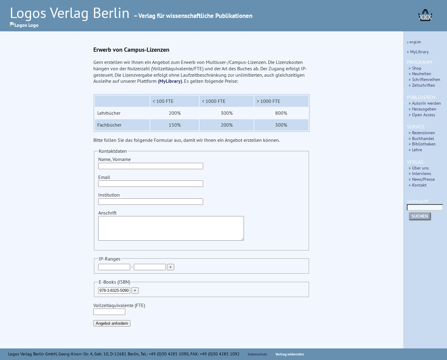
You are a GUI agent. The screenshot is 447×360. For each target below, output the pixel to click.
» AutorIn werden (425, 103)
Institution (109, 195)
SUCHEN (419, 216)
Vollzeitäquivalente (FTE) (119, 305)
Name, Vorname (114, 159)
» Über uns (419, 168)
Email (104, 177)
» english (414, 42)
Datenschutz (257, 354)
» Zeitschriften (422, 85)
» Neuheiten (420, 73)
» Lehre (415, 149)
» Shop (415, 68)
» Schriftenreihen (424, 79)
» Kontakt (418, 185)
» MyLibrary (418, 51)
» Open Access (422, 114)
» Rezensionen (422, 132)
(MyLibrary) (170, 81)
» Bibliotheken (422, 144)
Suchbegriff (417, 201)
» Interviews (420, 173)
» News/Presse (422, 179)
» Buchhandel (421, 138)
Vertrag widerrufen (289, 354)
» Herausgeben (422, 109)
